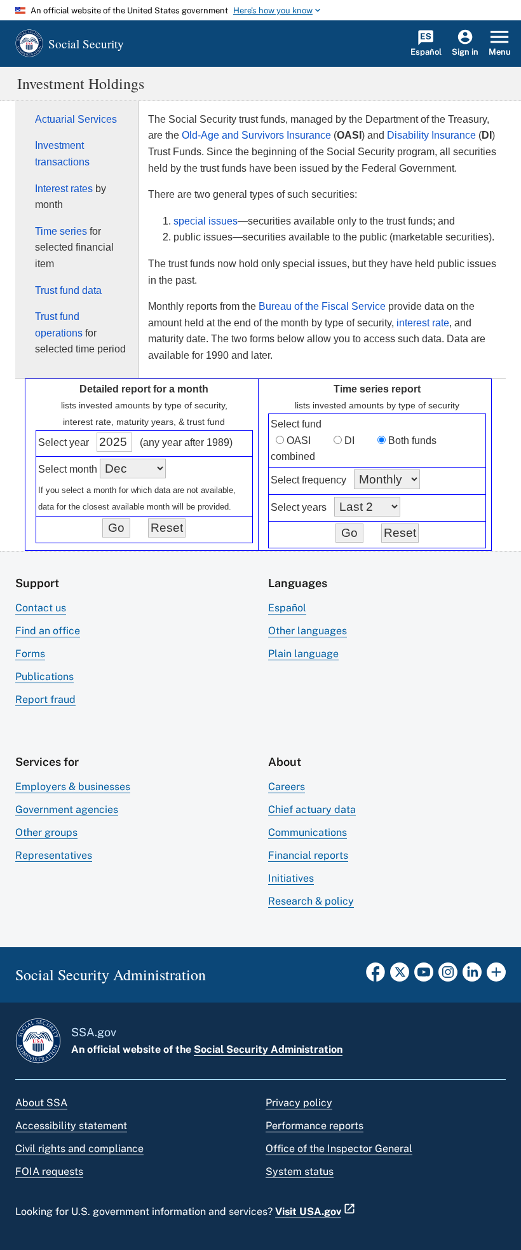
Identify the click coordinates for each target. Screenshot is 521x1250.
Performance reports (314, 1126)
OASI (299, 440)
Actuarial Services (76, 119)
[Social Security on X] (399, 976)
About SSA (41, 1103)
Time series (61, 231)
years (314, 507)
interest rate (422, 322)
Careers (286, 787)
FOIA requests (49, 1171)
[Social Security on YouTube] (423, 976)
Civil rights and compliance (79, 1148)
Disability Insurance (431, 135)
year (79, 442)
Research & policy (311, 901)
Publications (44, 676)
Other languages (307, 631)
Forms (30, 654)
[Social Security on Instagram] (447, 976)
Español (287, 608)
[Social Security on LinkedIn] (472, 976)
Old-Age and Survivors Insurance (256, 135)
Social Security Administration (268, 1049)
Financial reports (308, 855)
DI (349, 440)
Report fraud (45, 699)
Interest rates (64, 188)
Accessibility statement (71, 1126)
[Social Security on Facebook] (375, 976)
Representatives (53, 855)
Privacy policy (299, 1103)
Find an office (47, 631)
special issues (205, 221)
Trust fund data (68, 290)
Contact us (40, 608)
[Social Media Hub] (496, 976)
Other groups (46, 832)
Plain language (303, 654)
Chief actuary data (312, 809)
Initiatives (291, 878)
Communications (307, 832)
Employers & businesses (72, 787)
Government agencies (66, 809)
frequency (324, 480)
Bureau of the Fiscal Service (322, 306)
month (83, 469)
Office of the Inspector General (339, 1148)
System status (300, 1171)
